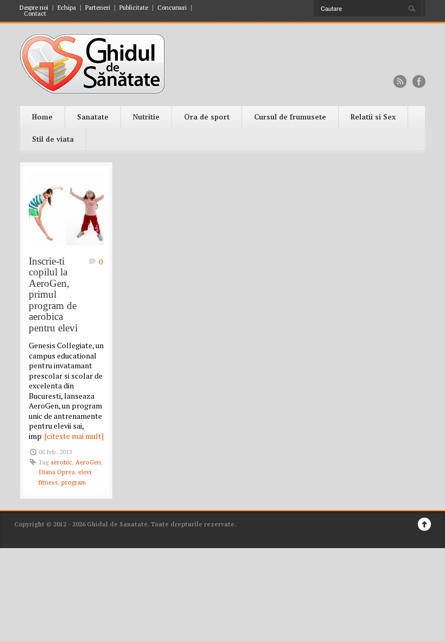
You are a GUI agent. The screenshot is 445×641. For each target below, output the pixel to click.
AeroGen (88, 462)
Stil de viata (53, 139)
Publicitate (133, 8)
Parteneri (97, 8)
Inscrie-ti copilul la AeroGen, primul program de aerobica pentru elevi (53, 294)
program (73, 482)
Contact (35, 14)
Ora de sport (207, 117)
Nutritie (146, 117)
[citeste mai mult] (74, 436)
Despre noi (34, 8)
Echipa (67, 8)
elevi (84, 472)
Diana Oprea (57, 472)
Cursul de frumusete (290, 117)
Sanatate (93, 117)
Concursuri (172, 8)
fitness (48, 482)
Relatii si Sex (373, 117)
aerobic (61, 462)
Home (42, 117)
